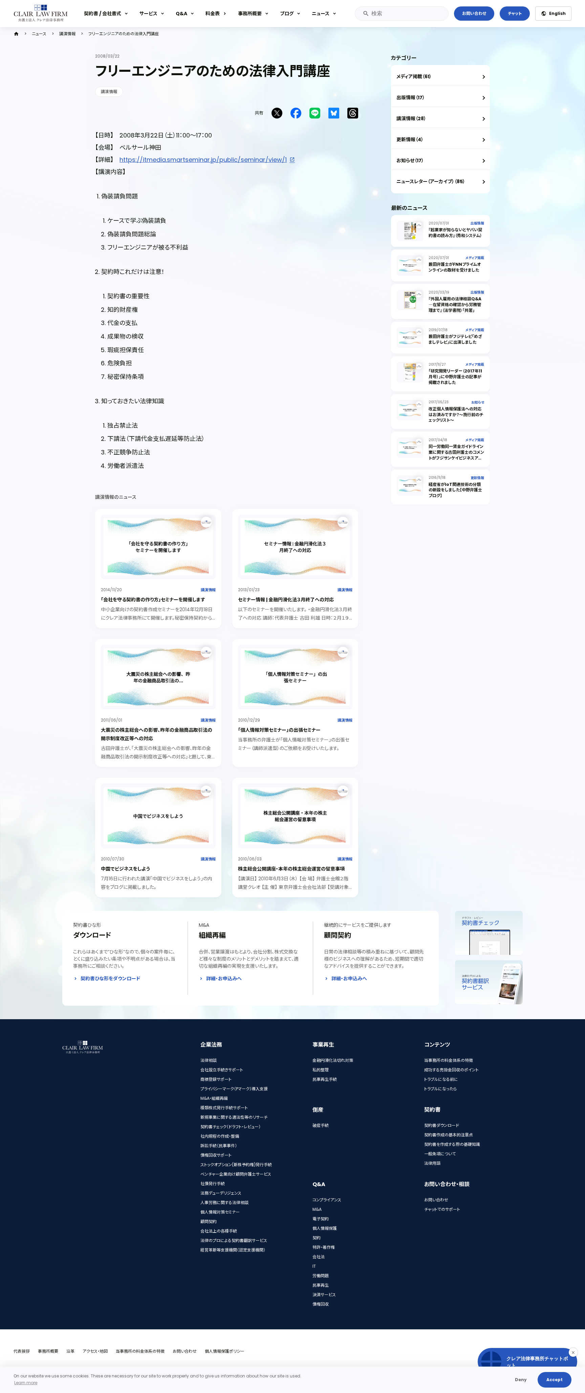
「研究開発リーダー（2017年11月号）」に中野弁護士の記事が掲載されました (455, 376)
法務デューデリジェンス (220, 1193)
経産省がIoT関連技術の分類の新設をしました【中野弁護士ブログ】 (455, 490)
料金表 (212, 13)
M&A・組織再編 (214, 1098)
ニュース (320, 13)
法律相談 (208, 1060)
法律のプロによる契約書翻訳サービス (233, 1240)
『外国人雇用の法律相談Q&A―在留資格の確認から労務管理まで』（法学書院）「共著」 (455, 304)
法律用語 (432, 1163)
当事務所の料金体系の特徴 (448, 1060)
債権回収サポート (216, 1155)
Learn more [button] (25, 1383)
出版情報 (477, 223)
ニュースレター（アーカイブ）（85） (430, 181)
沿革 (70, 1351)
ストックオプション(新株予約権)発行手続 (236, 1164)
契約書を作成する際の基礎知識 (452, 1144)
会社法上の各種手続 (218, 1231)
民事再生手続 (324, 1079)
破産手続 (320, 1125)
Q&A (181, 13)
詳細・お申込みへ (224, 978)
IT (314, 1266)
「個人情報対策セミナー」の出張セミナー (279, 730)
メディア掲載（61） (414, 76)
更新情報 (477, 477)
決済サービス (324, 1295)
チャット (515, 13)
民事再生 (320, 1285)
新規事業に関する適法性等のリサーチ (233, 1117)
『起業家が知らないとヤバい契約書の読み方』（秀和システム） (455, 232)
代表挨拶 (22, 1351)
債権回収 (320, 1304)
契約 (316, 1238)
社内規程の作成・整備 (219, 1136)
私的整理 (320, 1070)
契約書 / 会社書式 (102, 13)
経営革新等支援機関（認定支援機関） (232, 1250)
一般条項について (440, 1154)
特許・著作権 (323, 1247)
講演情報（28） (411, 118)
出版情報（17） (410, 97)
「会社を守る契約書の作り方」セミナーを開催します (153, 599)
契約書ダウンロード (441, 1125)
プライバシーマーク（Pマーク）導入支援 (234, 1089)
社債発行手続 (212, 1183)
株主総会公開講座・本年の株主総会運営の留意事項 (291, 868)
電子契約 (320, 1219)
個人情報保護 (324, 1228)
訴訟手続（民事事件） (218, 1146)
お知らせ (477, 402)
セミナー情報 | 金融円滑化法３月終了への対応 (286, 599)
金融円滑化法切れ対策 (332, 1060)
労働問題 (320, 1276)
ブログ (287, 13)
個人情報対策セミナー (220, 1212)
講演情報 (67, 34)
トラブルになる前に (441, 1079)
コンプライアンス (326, 1200)
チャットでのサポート (442, 1209)
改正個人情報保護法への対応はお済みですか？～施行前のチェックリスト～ (456, 414)
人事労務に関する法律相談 (224, 1202)
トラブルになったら (440, 1089)
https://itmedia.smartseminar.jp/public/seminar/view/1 (203, 159)
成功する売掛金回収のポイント (451, 1070)
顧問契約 (208, 1221)
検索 (366, 13)
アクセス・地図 (95, 1351)
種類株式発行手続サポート (224, 1108)
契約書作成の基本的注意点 (448, 1135)
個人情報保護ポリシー (224, 1351)
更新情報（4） (410, 139)
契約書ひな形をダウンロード (110, 978)
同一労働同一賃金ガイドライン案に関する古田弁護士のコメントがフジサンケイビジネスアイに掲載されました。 (456, 455)
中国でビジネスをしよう (125, 868)
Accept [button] (554, 1380)
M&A (317, 1209)
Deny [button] (521, 1380)
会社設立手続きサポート (221, 1070)
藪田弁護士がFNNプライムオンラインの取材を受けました (455, 267)
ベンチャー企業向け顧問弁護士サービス (235, 1174)
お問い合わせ (474, 13)
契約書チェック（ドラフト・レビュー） (230, 1127)
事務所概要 (250, 13)
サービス (148, 13)
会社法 (318, 1257)
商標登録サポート (216, 1079)
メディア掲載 (474, 257)
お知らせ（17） (410, 160)
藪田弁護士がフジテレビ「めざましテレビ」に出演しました (455, 339)
